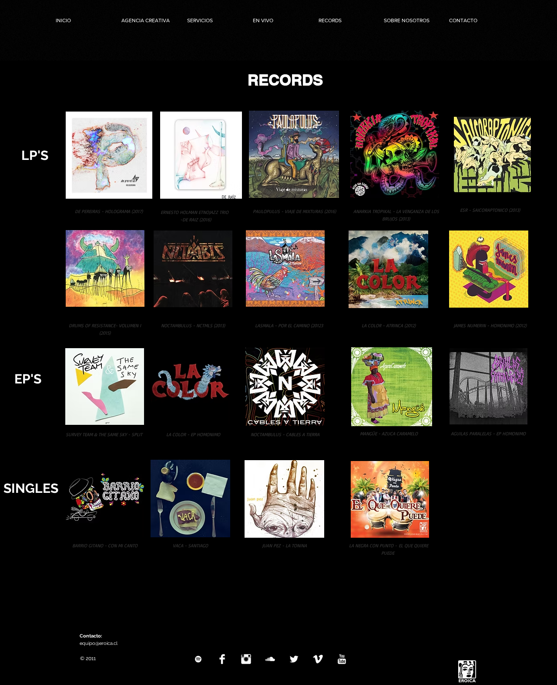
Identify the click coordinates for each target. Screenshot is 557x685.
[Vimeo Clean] (318, 659)
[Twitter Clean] (294, 659)
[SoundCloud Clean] (270, 659)
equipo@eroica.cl (98, 643)
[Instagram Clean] (246, 659)
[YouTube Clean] (342, 659)
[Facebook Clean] (222, 659)
